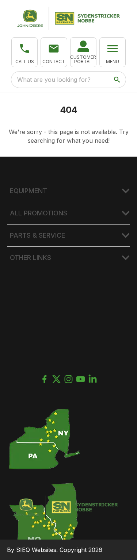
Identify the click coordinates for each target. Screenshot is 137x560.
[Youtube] (80, 379)
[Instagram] (68, 379)
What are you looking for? (54, 79)
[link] (83, 52)
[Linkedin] (92, 379)
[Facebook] (44, 379)
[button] (24, 52)
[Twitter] (56, 379)
